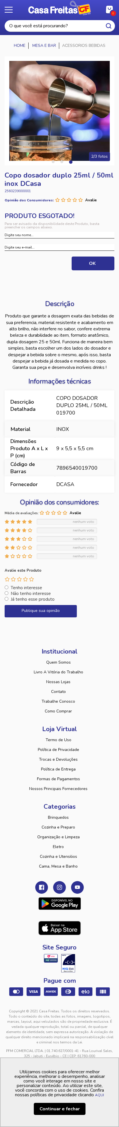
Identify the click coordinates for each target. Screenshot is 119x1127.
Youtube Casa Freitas (77, 887)
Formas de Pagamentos (58, 779)
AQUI (99, 1095)
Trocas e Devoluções (58, 759)
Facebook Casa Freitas (41, 887)
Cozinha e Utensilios (58, 856)
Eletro (58, 846)
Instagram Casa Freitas (59, 887)
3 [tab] (70, 162)
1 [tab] (53, 162)
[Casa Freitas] (20, 46)
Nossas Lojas (58, 682)
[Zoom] (59, 110)
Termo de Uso (58, 740)
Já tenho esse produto (33, 599)
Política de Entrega (58, 769)
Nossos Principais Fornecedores (58, 788)
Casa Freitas (59, 8)
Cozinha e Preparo (58, 827)
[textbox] (60, 26)
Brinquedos (58, 817)
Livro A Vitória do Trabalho (58, 672)
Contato (58, 691)
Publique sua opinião (41, 610)
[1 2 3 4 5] (19, 579)
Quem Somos (58, 662)
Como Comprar (58, 711)
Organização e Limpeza (58, 837)
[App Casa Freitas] (59, 903)
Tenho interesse (26, 588)
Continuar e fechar (60, 1109)
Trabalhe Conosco (58, 701)
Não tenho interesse (31, 593)
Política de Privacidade (58, 749)
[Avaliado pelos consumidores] (68, 963)
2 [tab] (62, 162)
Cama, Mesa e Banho (58, 866)
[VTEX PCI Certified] (51, 958)
